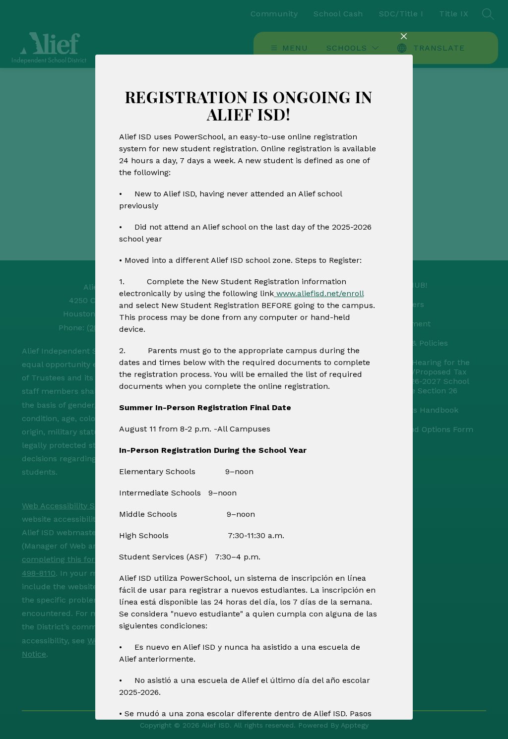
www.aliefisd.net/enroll (319, 293)
